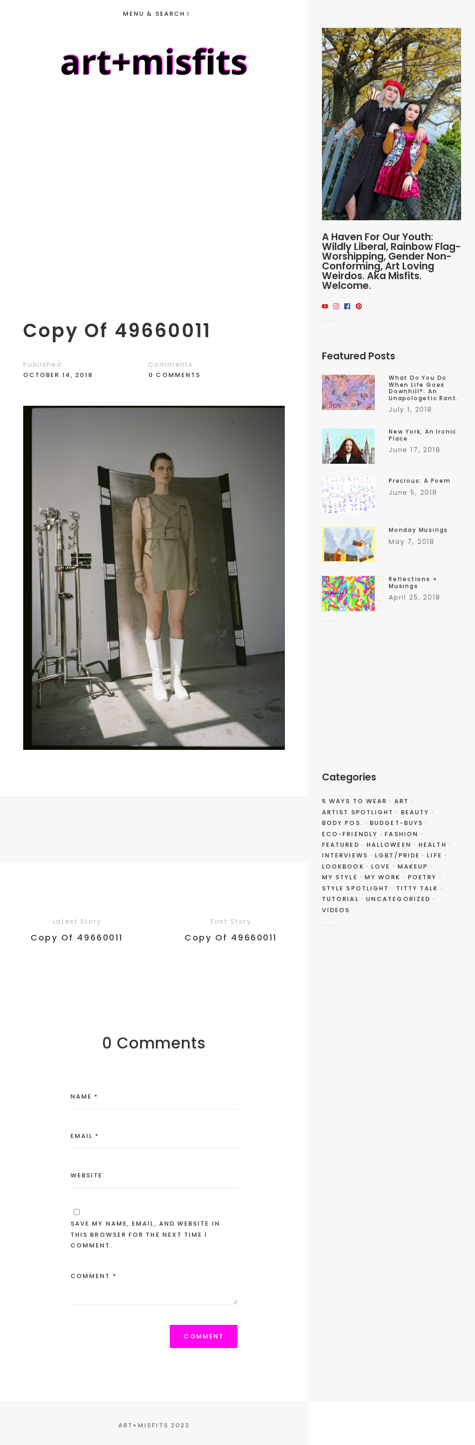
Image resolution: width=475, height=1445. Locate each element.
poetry (422, 877)
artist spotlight (357, 812)
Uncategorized (398, 899)
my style (340, 877)
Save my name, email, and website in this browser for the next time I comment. (145, 1234)
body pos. (342, 822)
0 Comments (174, 375)
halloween (388, 844)
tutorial (340, 899)
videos (336, 910)
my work (383, 877)
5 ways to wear (354, 801)
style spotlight (355, 888)
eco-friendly (350, 834)
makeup (413, 866)
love (380, 866)
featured (340, 844)
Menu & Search (154, 13)
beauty (415, 812)
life (434, 855)
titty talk (417, 888)
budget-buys (396, 822)
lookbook (343, 866)
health (432, 844)
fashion (401, 834)
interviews (345, 855)
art (401, 801)
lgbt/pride (397, 855)
